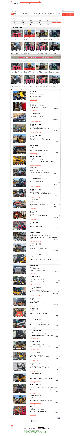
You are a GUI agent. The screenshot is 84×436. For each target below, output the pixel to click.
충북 (42, 13)
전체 (14, 20)
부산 (17, 13)
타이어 (40, 24)
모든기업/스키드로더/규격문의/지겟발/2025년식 (19, 370)
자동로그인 (63, 12)
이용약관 (25, 428)
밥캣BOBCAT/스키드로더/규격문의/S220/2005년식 (19, 175)
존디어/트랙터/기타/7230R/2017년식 (54, 39)
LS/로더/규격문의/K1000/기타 (19, 229)
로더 (56, 22)
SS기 (14, 22)
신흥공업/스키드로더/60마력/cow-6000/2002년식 (19, 359)
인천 (23, 13)
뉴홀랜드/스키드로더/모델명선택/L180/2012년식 (19, 251)
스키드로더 (14, 24)
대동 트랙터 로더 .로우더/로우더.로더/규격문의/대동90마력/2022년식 (19, 240)
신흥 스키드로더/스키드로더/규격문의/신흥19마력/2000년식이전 (19, 338)
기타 (48, 24)
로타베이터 (22, 22)
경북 (53, 13)
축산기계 (31, 22)
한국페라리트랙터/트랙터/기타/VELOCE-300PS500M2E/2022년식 (29, 39)
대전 (29, 13)
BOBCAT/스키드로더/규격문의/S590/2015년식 (19, 185)
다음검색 (39, 421)
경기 (37, 13)
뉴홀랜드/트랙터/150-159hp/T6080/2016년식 (17, 52)
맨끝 (37, 421)
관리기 (56, 20)
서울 (15, 13)
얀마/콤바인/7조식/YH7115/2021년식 (29, 52)
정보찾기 (72, 12)
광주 (26, 13)
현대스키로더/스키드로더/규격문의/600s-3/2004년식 (19, 381)
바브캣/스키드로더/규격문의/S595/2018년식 (19, 327)
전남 (51, 13)
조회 (59, 89)
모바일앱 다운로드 (46, 428)
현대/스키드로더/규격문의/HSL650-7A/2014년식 (19, 349)
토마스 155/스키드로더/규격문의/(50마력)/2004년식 (19, 131)
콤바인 (31, 20)
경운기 (48, 20)
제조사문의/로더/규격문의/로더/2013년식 (19, 414)
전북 (48, 13)
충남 (45, 13)
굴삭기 (31, 24)
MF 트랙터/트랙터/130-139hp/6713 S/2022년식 (42, 39)
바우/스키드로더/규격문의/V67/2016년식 (19, 305)
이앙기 (40, 20)
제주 (59, 13)
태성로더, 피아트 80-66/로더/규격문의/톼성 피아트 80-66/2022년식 (19, 207)
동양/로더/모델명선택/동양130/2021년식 (20, 110)
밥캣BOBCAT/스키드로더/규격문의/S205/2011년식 (19, 196)
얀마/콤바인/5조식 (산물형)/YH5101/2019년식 (42, 52)
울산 (31, 13)
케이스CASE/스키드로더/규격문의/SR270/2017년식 (19, 403)
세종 (34, 13)
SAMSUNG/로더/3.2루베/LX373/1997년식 (20, 99)
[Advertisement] (6, 22)
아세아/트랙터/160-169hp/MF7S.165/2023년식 (54, 52)
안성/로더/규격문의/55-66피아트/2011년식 (19, 273)
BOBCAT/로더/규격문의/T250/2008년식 (19, 316)
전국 (12, 13)
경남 (56, 13)
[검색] (39, 1)
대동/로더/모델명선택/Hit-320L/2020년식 (19, 153)
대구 (20, 13)
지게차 (23, 24)
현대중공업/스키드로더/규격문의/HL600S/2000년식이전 (19, 164)
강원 (40, 13)
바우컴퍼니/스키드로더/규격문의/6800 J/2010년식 (19, 262)
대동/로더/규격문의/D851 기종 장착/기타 (19, 218)
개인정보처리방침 (29, 428)
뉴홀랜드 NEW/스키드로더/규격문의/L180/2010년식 (19, 284)
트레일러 (48, 22)
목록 (59, 417)
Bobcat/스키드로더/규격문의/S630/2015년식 (20, 121)
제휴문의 (69, 14)
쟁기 (39, 22)
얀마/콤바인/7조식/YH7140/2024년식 (17, 39)
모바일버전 (34, 428)
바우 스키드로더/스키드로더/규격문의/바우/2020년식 (19, 294)
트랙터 (32, 3)
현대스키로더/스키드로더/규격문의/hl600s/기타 (19, 142)
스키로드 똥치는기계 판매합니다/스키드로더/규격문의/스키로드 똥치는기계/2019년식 (19, 392)
